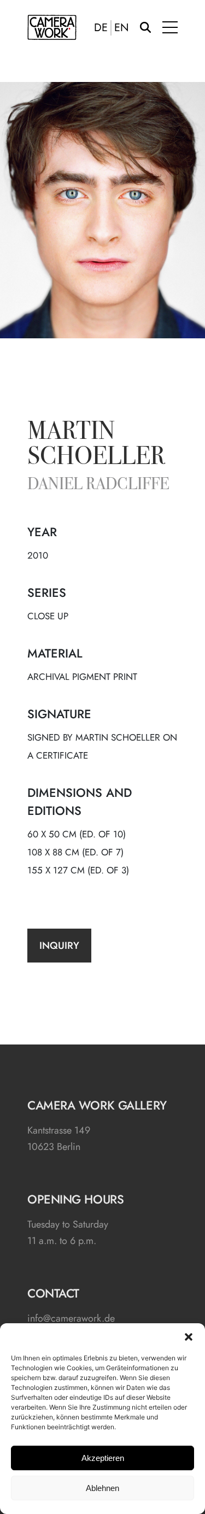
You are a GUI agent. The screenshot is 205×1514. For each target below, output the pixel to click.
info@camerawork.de (71, 1318)
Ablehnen (102, 1488)
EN (121, 28)
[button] (188, 1336)
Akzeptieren (102, 1458)
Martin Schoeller (96, 445)
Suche (145, 27)
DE (101, 28)
